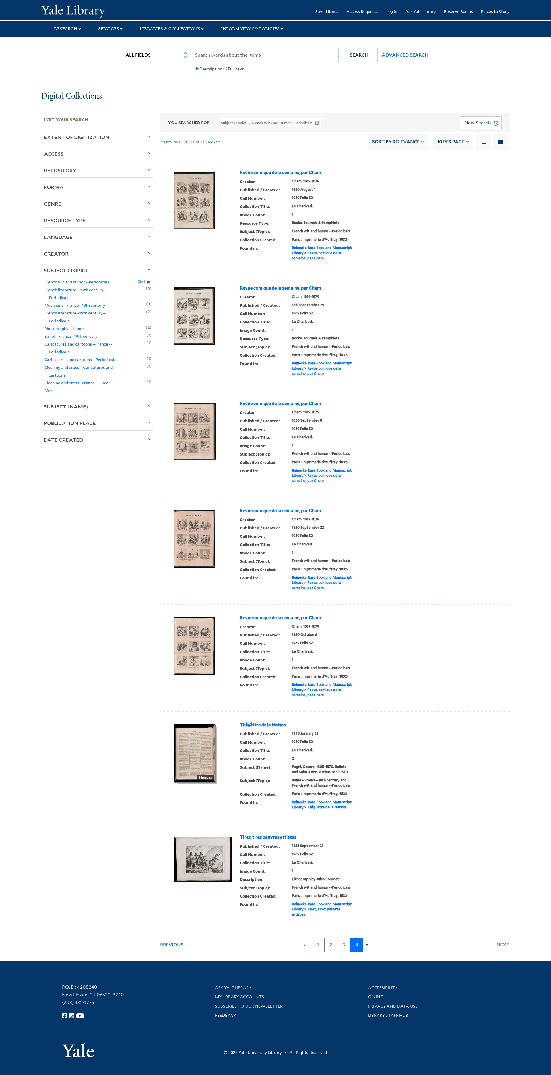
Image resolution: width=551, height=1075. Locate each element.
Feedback (225, 1015)
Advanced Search (405, 55)
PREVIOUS (171, 944)
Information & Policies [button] (250, 29)
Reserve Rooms (458, 11)
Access (53, 153)
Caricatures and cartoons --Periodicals (80, 359)
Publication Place (70, 423)
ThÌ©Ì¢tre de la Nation (263, 724)
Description (210, 69)
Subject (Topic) (66, 270)
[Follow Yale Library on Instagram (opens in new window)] (71, 1015)
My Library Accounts (239, 997)
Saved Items (326, 11)
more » (51, 390)
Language (58, 236)
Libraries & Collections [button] (170, 29)
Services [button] (108, 29)
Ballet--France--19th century (71, 336)
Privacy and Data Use (393, 1006)
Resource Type (65, 220)
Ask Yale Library (420, 11)
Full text (236, 69)
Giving (375, 997)
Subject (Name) (66, 406)
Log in (391, 11)
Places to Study (495, 11)
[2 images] (194, 752)
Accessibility (382, 987)
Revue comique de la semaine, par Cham (280, 172)
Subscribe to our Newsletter (249, 1006)
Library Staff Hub (388, 1015)
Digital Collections (71, 96)
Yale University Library (76, 11)
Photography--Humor (64, 328)
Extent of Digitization (76, 137)
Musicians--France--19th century (74, 305)
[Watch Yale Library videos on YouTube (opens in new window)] (80, 1015)
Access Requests (362, 11)
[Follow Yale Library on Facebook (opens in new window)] (64, 1015)
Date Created (63, 439)
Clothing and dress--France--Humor (77, 382)
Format (55, 187)
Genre (52, 203)
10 (451, 141)
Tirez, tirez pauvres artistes (268, 837)
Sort (396, 141)
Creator (56, 253)
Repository (60, 170)
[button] (359, 55)
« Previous (170, 141)
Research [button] (65, 29)
